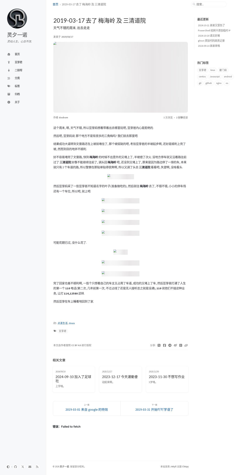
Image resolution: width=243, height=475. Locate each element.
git (200, 83)
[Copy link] (186, 345)
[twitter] (22, 466)
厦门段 (223, 70)
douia (72, 323)
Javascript (215, 76)
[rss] (37, 466)
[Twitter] (159, 345)
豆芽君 (62, 331)
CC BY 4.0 (76, 345)
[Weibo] (175, 345)
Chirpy (185, 466)
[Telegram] (170, 345)
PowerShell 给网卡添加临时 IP (214, 30)
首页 (55, 4)
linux (212, 70)
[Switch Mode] (8, 466)
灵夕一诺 (17, 35)
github (208, 83)
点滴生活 (63, 323)
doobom (63, 117)
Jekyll (173, 466)
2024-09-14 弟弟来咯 (209, 45)
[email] (29, 466)
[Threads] (181, 345)
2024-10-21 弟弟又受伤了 (211, 25)
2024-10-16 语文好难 (209, 35)
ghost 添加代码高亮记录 (211, 40)
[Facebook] (165, 345)
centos (202, 76)
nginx (218, 83)
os (227, 83)
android (228, 76)
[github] (15, 466)
